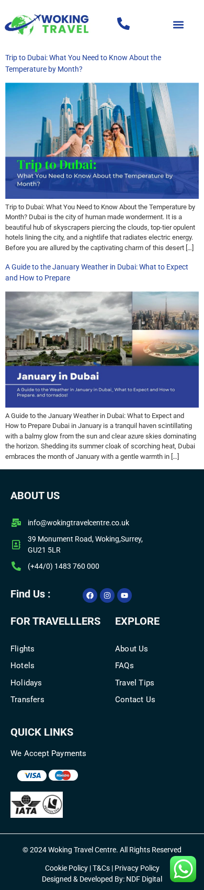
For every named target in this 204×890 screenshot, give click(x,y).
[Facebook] (90, 595)
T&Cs (100, 868)
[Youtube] (124, 595)
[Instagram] (107, 595)
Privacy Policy (137, 868)
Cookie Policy (66, 868)
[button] (178, 24)
